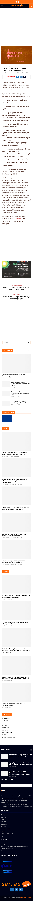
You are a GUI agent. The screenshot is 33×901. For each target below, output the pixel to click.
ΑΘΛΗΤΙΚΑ (5, 720)
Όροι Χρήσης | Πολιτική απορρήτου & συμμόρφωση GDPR (15, 846)
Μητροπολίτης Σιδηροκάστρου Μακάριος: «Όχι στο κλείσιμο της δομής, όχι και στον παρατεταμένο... (15, 481)
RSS (3, 791)
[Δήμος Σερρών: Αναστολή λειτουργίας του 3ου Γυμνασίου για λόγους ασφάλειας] (6, 384)
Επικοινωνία (4, 851)
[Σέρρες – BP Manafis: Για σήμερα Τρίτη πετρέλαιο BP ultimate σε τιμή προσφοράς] (16, 522)
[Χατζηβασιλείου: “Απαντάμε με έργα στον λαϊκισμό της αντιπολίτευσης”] (16, 363)
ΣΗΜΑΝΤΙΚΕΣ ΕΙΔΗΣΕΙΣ (8, 737)
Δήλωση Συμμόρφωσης (7, 848)
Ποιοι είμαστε (4, 844)
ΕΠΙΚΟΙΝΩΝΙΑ (22, 899)
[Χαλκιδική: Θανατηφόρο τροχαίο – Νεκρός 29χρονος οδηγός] (16, 692)
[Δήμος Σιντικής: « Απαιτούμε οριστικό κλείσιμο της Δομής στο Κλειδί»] (16, 549)
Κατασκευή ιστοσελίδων (25, 897)
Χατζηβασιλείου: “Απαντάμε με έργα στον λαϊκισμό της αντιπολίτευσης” (13, 375)
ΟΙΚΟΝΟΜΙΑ (5, 727)
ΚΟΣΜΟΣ (4, 725)
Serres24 (7, 456)
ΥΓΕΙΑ (4, 739)
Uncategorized (6, 718)
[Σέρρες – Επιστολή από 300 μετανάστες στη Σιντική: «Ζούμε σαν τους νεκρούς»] (6, 403)
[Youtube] (16, 889)
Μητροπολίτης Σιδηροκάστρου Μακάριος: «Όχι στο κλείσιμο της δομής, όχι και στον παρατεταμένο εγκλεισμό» (20, 773)
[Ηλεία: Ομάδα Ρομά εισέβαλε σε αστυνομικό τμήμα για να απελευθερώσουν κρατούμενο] (16, 665)
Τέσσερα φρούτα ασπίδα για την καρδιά (11, 796)
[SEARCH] (29, 342)
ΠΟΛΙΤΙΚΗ (5, 730)
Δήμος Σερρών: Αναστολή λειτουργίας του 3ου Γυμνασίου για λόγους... (20, 384)
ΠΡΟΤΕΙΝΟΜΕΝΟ (7, 732)
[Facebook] (12, 889)
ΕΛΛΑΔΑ (4, 723)
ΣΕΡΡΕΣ (4, 734)
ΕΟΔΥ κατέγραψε (17, 219)
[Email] (21, 889)
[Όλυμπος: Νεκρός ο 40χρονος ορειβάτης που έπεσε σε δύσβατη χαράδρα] (16, 584)
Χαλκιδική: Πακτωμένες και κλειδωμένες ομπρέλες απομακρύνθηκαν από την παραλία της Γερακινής (16, 650)
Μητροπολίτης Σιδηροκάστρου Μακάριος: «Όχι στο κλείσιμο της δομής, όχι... (20, 393)
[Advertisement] (16, 28)
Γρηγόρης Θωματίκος (10, 72)
